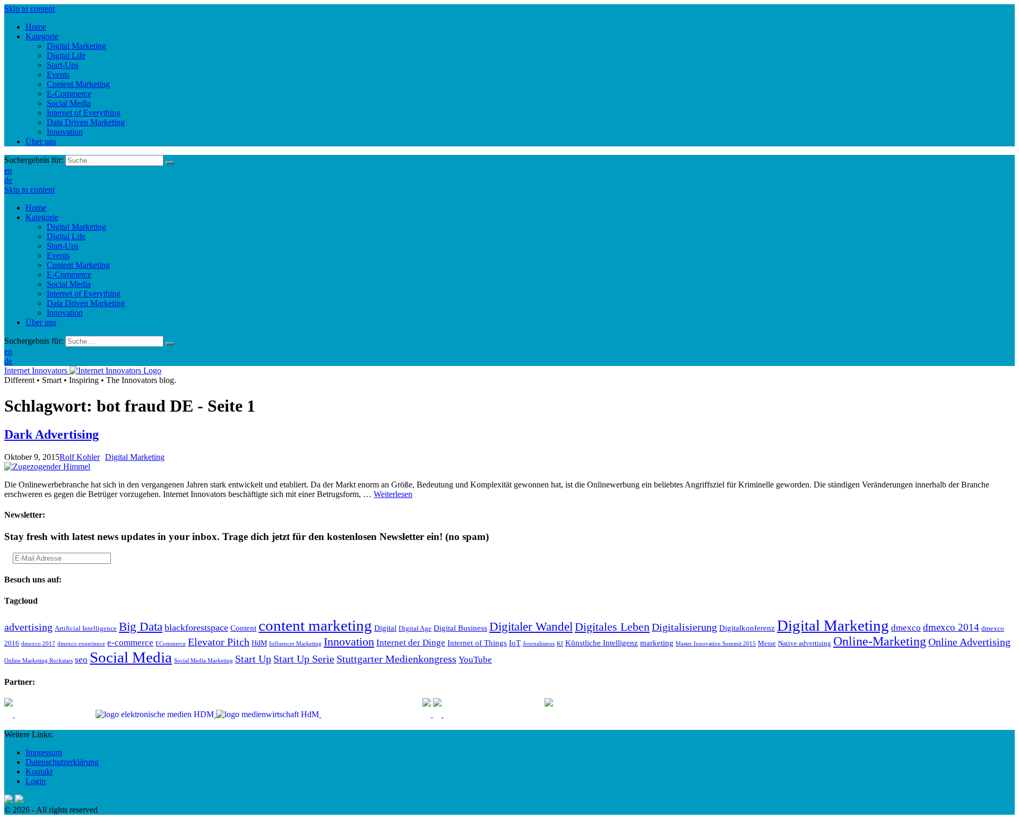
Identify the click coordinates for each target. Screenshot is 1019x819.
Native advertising (804, 643)
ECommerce (171, 644)
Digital (385, 627)
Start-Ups (63, 245)
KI (560, 644)
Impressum (43, 752)
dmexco (906, 628)
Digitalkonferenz (747, 627)
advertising (28, 627)
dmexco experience (81, 644)
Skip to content (29, 8)
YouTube (475, 660)
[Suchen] (170, 162)
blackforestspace (196, 627)
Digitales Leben (612, 627)
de (8, 180)
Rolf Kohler (79, 456)
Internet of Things (477, 642)
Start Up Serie (303, 659)
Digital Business (460, 627)
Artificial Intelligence (86, 628)
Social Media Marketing (203, 661)
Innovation (65, 312)
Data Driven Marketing (86, 303)
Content (243, 627)
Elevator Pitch (218, 642)
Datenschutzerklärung (62, 761)
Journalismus (539, 644)
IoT (515, 642)
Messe (767, 643)
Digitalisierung (684, 627)
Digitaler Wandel (531, 626)
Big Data (140, 626)
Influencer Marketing (295, 644)
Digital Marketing (76, 226)
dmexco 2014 (951, 627)
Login (35, 781)
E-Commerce (69, 274)
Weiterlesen (393, 494)
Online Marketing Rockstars (38, 661)
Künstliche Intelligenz (601, 642)
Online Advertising (969, 642)
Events (58, 255)
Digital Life (66, 236)
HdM (259, 643)
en (8, 170)
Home (35, 207)
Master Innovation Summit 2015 (716, 644)
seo (81, 660)
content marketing (315, 625)
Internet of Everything (83, 293)
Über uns (40, 322)
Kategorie (41, 217)
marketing (656, 642)
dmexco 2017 (38, 644)
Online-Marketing (879, 641)
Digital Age (415, 628)
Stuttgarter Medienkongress (396, 659)
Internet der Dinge (410, 643)
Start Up (253, 659)
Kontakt (39, 771)
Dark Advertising (51, 434)
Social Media (69, 284)
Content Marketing (78, 264)
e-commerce (130, 643)
